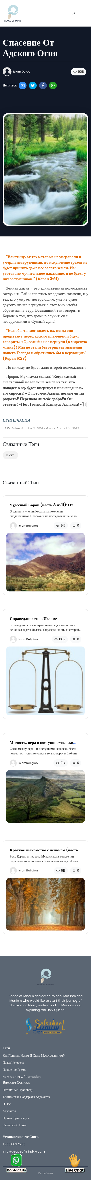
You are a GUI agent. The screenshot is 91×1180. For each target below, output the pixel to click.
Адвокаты (9, 1111)
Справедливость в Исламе (33, 618)
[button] (83, 13)
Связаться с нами (15, 1125)
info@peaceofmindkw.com (24, 1151)
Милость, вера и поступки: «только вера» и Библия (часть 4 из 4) (41, 745)
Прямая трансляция (16, 1118)
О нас (7, 1104)
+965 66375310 (14, 1144)
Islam (10, 455)
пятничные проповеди (18, 1090)
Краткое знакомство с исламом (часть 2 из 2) (44, 852)
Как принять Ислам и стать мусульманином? (34, 1055)
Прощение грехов (14, 1069)
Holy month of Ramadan (22, 1076)
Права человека (13, 1062)
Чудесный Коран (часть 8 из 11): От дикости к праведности (41, 507)
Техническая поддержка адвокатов (26, 1097)
